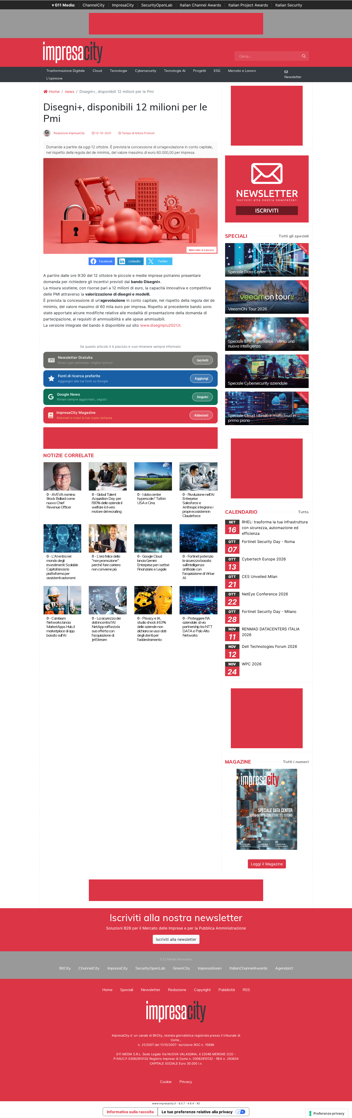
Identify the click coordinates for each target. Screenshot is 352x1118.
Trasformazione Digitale (65, 70)
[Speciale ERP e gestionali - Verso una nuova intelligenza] (267, 334)
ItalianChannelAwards (248, 968)
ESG (217, 70)
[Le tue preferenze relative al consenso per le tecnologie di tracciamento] (327, 1113)
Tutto (303, 511)
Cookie (166, 1081)
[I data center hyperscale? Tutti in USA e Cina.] (153, 475)
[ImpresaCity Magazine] (267, 809)
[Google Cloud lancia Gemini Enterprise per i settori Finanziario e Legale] (153, 538)
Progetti (199, 70)
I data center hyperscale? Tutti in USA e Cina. (151, 498)
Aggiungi (201, 378)
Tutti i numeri (296, 761)
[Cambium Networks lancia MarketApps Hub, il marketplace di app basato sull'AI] (62, 599)
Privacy (185, 1081)
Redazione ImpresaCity (69, 133)
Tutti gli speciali (293, 236)
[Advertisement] (176, 890)
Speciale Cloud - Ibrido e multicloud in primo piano (262, 418)
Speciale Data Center (247, 271)
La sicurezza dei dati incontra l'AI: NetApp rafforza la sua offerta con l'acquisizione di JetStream (106, 629)
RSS (246, 989)
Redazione (177, 989)
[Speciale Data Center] (267, 260)
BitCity (65, 968)
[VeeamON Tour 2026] (267, 297)
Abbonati (201, 415)
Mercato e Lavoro (242, 70)
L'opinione (54, 78)
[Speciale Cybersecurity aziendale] (267, 371)
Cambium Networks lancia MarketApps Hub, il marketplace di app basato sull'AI (60, 627)
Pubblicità (226, 989)
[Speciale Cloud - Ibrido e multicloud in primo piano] (267, 408)
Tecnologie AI (174, 70)
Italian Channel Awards (200, 5)
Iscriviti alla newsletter (176, 939)
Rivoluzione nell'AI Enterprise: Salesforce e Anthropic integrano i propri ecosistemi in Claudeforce (198, 505)
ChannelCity (94, 5)
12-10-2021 (103, 133)
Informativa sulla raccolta (130, 1111)
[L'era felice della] (107, 538)
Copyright (202, 989)
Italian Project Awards (248, 5)
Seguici (202, 397)
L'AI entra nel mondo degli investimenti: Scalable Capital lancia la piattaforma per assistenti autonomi (62, 567)
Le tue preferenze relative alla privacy (197, 1111)
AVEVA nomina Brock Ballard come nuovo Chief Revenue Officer (60, 501)
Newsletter (292, 77)
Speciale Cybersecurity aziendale (257, 383)
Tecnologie (118, 70)
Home (54, 91)
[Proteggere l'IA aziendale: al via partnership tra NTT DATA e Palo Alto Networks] (198, 599)
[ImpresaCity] (72, 52)
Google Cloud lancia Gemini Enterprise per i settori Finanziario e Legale (153, 562)
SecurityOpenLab (156, 5)
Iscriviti (202, 360)
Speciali (126, 989)
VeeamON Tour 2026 (247, 309)
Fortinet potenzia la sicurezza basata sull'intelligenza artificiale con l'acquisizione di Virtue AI (198, 567)
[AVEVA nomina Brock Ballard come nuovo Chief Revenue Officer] (62, 475)
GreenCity (181, 968)
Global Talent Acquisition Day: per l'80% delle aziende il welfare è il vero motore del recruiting (107, 503)
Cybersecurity (145, 70)
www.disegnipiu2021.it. (161, 325)
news (69, 91)
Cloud (97, 70)
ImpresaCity (123, 5)
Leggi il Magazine (267, 863)
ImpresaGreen (210, 968)
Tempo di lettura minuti (137, 133)
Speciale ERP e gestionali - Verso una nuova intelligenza (261, 343)
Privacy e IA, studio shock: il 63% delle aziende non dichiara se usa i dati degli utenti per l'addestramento (151, 629)
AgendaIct (284, 968)
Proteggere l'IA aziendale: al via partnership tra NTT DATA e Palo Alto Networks (197, 627)
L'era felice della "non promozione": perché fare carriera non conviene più (106, 562)
